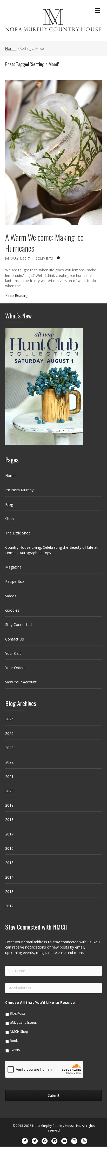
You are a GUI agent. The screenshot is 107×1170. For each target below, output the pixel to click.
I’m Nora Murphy (19, 489)
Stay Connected (18, 624)
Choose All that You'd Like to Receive (42, 1002)
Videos (10, 595)
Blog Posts (17, 1013)
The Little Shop (18, 533)
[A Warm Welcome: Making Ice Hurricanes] (53, 152)
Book (14, 1040)
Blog (9, 504)
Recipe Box (14, 581)
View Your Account (21, 681)
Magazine (13, 567)
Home (10, 475)
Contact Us (14, 639)
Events (15, 1050)
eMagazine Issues (23, 1022)
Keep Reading (16, 295)
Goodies (12, 610)
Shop (9, 518)
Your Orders (15, 667)
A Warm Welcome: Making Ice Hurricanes (44, 242)
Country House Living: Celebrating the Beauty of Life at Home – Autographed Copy (51, 550)
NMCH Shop (19, 1031)
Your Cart (13, 653)
